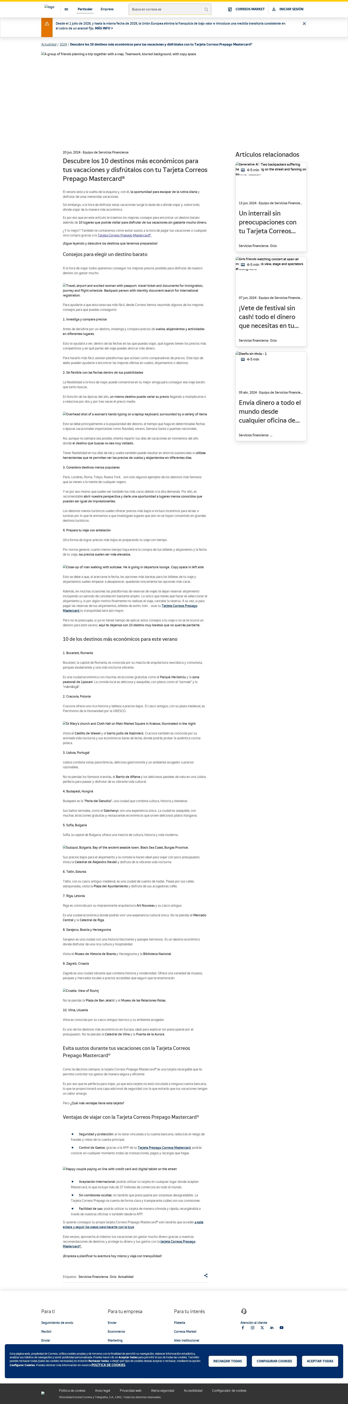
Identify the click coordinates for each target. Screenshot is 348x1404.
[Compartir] (204, 1275)
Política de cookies (72, 1391)
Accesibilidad (193, 1391)
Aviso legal (102, 1391)
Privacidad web (130, 1391)
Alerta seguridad (162, 1391)
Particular (85, 9)
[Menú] (63, 9)
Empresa (107, 9)
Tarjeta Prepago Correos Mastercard (164, 1148)
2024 (63, 44)
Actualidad (48, 44)
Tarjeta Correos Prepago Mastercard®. (124, 235)
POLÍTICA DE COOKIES (108, 1365)
